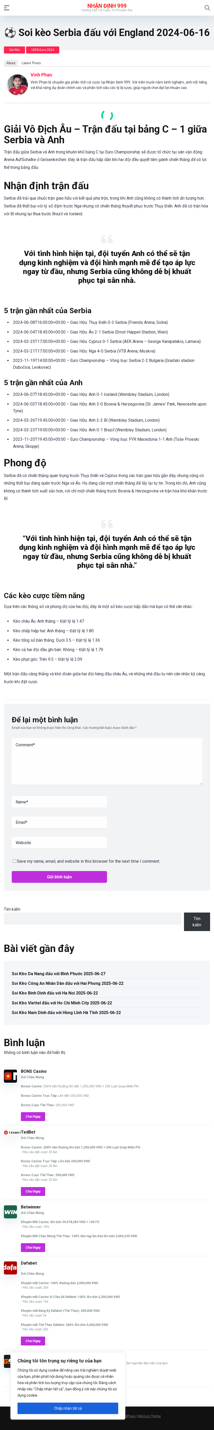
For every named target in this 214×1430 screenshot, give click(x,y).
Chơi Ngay (33, 1116)
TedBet (28, 1132)
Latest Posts (31, 63)
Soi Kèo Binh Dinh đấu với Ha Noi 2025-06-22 (55, 993)
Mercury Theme (149, 1416)
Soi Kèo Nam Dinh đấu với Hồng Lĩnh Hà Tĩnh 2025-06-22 (66, 1012)
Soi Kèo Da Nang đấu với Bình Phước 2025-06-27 (58, 973)
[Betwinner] (10, 1216)
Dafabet (29, 1263)
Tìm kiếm (12, 909)
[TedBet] (12, 1133)
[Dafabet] (10, 1273)
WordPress (128, 1416)
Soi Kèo (14, 50)
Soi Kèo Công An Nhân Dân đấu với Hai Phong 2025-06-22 (67, 983)
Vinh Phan (41, 75)
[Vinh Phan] (17, 93)
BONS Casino (34, 1071)
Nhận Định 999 (107, 6)
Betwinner (31, 1207)
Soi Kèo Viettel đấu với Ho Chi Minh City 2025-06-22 (62, 1002)
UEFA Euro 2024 (42, 50)
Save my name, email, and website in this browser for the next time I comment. (88, 861)
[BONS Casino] (10, 1081)
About (11, 63)
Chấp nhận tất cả (68, 1408)
